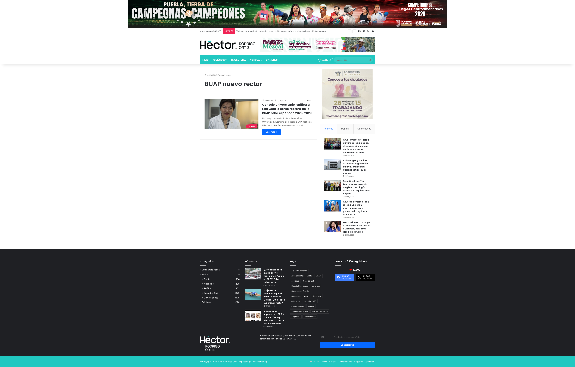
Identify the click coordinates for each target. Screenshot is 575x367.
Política (207, 288)
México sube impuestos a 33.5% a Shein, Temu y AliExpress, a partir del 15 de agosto (274, 317)
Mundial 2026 (310, 301)
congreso (316, 286)
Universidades (211, 297)
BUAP (318, 276)
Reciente (328, 128)
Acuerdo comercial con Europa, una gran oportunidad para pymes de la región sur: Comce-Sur (356, 208)
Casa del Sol (308, 281)
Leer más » (271, 132)
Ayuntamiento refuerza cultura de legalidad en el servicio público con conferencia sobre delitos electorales (356, 146)
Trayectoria (238, 60)
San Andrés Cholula (299, 311)
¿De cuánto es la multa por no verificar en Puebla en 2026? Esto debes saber (274, 276)
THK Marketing (260, 361)
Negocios (209, 283)
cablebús (295, 281)
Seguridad (295, 316)
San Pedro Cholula (320, 311)
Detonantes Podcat (211, 270)
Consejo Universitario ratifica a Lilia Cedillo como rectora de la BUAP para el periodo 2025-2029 (287, 109)
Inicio (205, 60)
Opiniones (271, 60)
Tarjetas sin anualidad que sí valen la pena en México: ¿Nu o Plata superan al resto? (274, 296)
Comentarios (364, 128)
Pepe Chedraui (297, 306)
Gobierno (208, 279)
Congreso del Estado (300, 291)
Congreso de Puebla (299, 296)
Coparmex (317, 296)
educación (295, 301)
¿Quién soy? (220, 60)
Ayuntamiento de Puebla (301, 276)
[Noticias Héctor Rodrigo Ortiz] (227, 44)
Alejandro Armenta (299, 271)
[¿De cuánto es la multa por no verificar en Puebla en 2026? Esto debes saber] (253, 273)
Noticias (255, 60)
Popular (345, 128)
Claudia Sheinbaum (299, 286)
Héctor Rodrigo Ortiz (227, 361)
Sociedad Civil (211, 293)
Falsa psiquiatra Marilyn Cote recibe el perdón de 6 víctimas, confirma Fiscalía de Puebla (356, 227)
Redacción (268, 100)
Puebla (311, 306)
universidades (310, 316)
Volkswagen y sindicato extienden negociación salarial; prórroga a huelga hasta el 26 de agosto (356, 167)
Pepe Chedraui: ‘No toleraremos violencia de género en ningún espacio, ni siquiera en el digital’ (281, 31)
